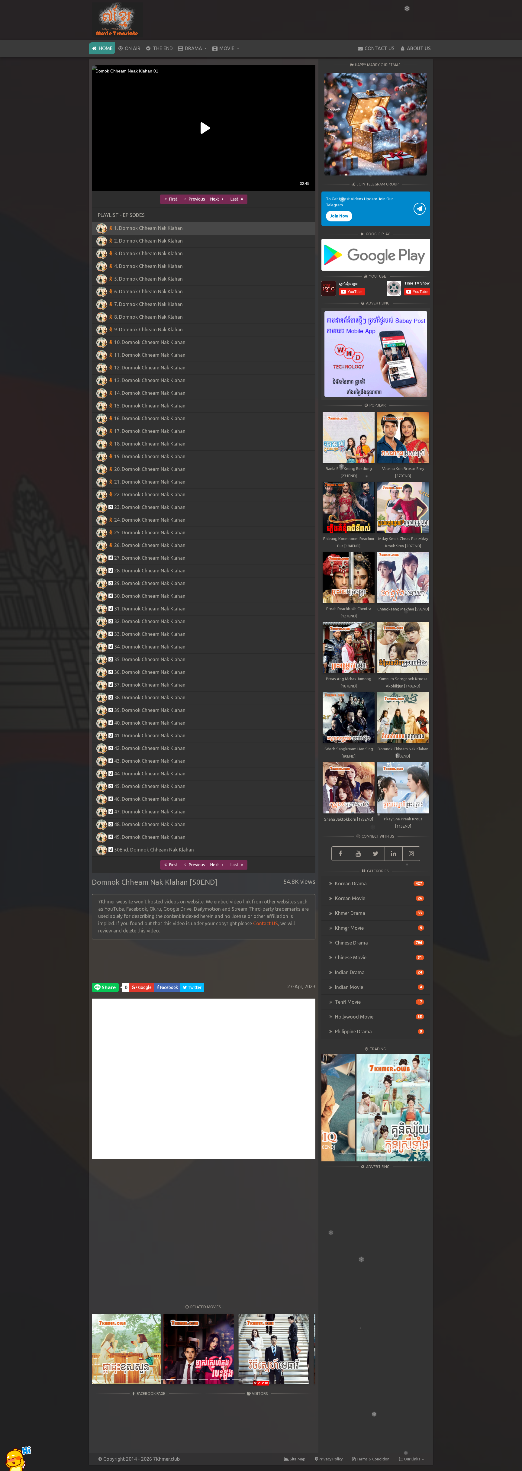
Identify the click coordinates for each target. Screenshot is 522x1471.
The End (162, 48)
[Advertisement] (203, 962)
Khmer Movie (378, 928)
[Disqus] (203, 1081)
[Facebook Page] (340, 853)
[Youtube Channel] (358, 853)
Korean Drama (378, 883)
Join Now (339, 216)
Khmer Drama (378, 913)
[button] (108, 1350)
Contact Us (379, 48)
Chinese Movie (378, 957)
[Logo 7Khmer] (117, 19)
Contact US (265, 923)
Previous (196, 199)
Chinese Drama (378, 942)
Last (234, 199)
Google (144, 987)
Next (215, 199)
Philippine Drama (378, 1031)
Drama (193, 48)
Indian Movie (378, 987)
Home (106, 48)
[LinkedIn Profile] (394, 853)
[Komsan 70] (375, 254)
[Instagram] (411, 853)
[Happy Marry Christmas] (375, 124)
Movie (227, 48)
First (172, 199)
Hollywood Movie (378, 1016)
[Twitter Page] (376, 853)
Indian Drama (378, 972)
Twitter (194, 987)
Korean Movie (378, 898)
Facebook (168, 987)
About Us (418, 48)
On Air (132, 48)
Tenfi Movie (378, 1002)
